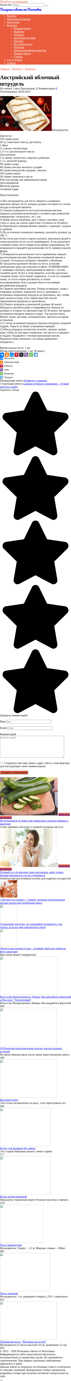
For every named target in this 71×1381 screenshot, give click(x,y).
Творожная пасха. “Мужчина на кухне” (23, 1341)
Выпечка (19, 31)
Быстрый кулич (9, 1099)
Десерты (19, 34)
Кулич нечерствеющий (13, 1196)
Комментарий (8, 734)
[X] (21, 355)
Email (3, 727)
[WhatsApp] (31, 355)
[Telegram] (36, 355)
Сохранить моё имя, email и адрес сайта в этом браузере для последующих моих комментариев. (35, 765)
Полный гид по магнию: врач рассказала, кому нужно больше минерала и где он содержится (31, 874)
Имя (2, 721)
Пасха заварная (9, 1293)
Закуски (18, 41)
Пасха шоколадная (11, 1245)
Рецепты (12, 25)
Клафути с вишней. (35, 380)
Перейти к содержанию (14, 1)
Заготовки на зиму (25, 37)
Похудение (13, 22)
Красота (11, 15)
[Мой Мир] (12, 355)
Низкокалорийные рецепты (30, 50)
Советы (11, 62)
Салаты (18, 56)
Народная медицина (19, 19)
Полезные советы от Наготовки (20, 9)
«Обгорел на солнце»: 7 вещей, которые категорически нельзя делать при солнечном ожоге (32, 901)
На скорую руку (23, 44)
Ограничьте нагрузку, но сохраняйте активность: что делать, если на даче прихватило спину (31, 926)
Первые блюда (22, 53)
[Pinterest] (16, 355)
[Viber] (26, 355)
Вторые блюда (22, 28)
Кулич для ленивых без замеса (18, 1148)
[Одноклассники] (7, 355)
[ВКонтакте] (2, 355)
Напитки (19, 47)
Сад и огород (14, 59)
